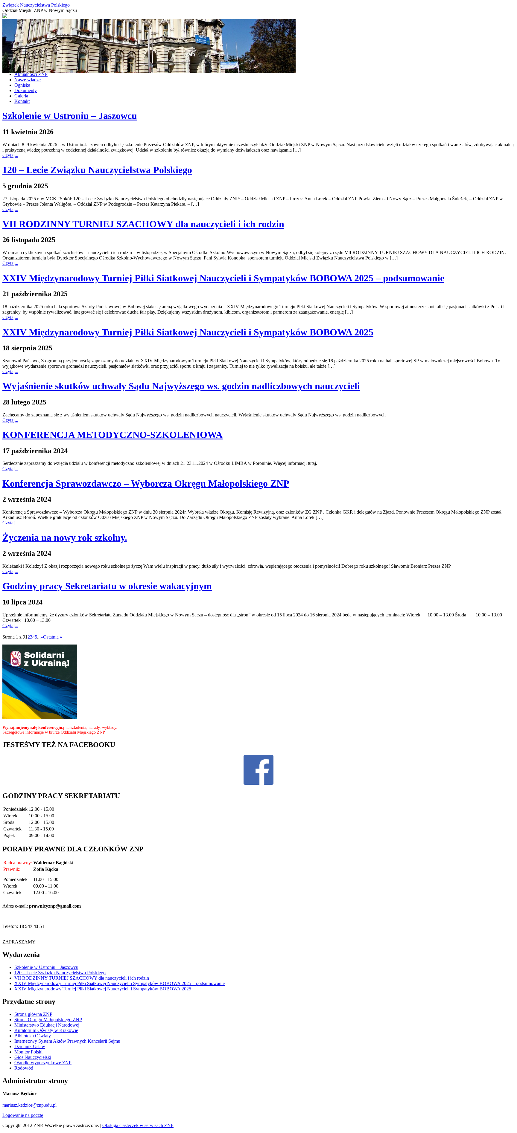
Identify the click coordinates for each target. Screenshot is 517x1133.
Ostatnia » (52, 636)
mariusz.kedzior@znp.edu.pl (29, 1105)
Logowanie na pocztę (22, 1115)
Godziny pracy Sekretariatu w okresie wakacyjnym (107, 586)
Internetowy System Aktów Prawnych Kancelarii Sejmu (67, 1041)
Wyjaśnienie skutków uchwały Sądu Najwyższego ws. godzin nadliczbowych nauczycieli (181, 386)
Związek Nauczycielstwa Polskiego (36, 4)
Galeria (21, 95)
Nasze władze (27, 79)
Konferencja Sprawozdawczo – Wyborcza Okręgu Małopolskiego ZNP (145, 483)
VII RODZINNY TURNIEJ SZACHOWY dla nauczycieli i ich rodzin (143, 224)
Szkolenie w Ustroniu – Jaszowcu (69, 115)
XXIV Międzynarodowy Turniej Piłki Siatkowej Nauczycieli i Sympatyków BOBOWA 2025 (187, 332)
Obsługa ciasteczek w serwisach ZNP (138, 1125)
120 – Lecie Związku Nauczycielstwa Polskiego (97, 169)
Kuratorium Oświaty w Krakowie (46, 1030)
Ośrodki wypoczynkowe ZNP (43, 1062)
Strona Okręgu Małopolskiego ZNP (48, 1019)
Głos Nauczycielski (32, 1057)
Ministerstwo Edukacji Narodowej (46, 1024)
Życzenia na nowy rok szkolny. (64, 537)
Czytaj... (10, 155)
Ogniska (22, 85)
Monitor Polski (28, 1051)
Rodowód (23, 1068)
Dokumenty (25, 90)
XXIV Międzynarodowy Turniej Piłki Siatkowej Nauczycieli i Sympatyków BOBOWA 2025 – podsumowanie (223, 278)
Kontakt (22, 101)
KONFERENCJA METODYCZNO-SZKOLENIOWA (112, 434)
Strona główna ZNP (33, 1014)
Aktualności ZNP (31, 74)
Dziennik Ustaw (29, 1046)
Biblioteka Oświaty (32, 1035)
